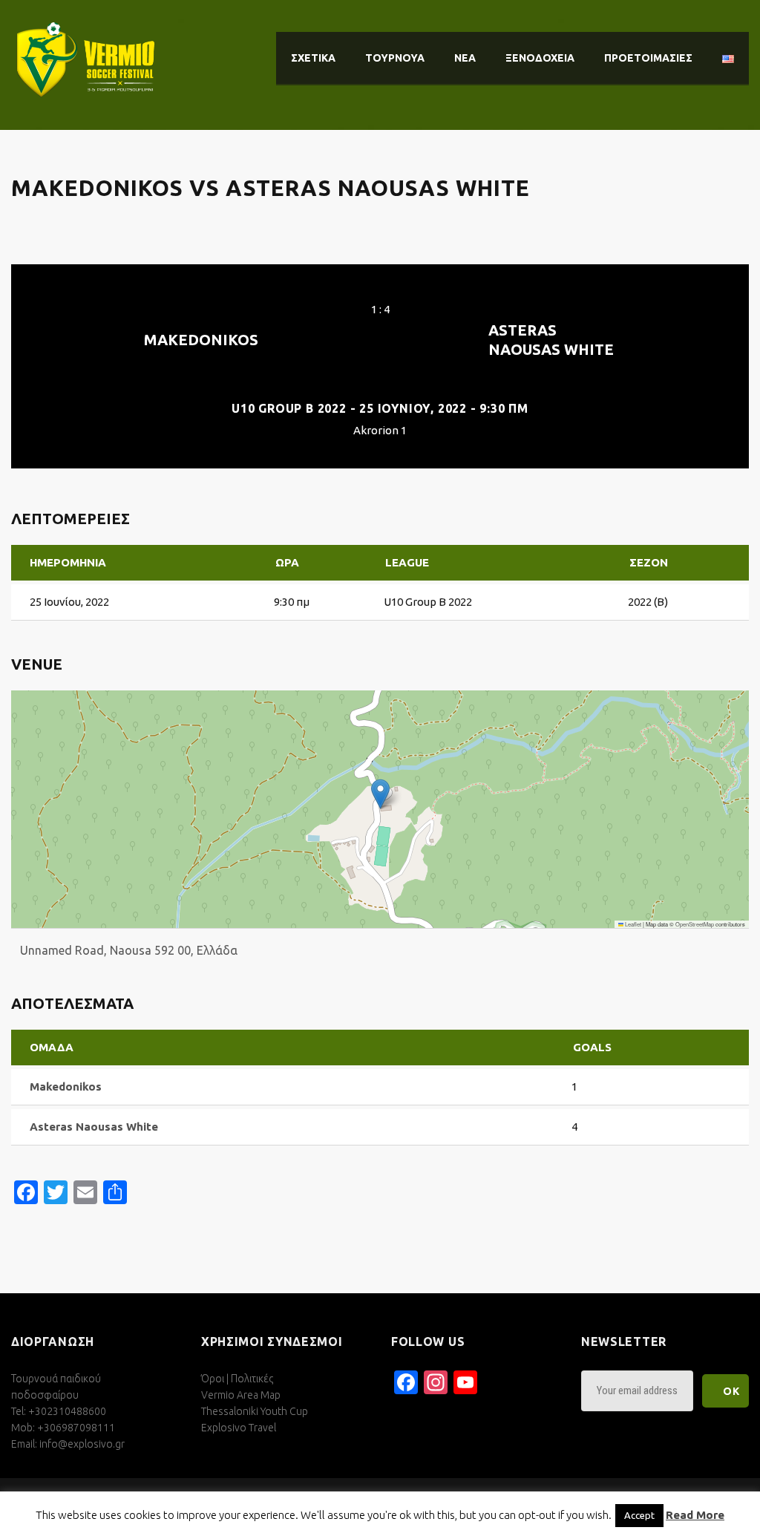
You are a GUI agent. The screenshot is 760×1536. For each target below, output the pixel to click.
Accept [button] (639, 1515)
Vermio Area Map (241, 1395)
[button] (380, 794)
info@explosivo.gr (82, 1444)
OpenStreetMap (694, 924)
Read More (695, 1515)
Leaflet (632, 924)
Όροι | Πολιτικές (237, 1379)
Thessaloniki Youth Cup (254, 1411)
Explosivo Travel (238, 1428)
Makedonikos (201, 339)
